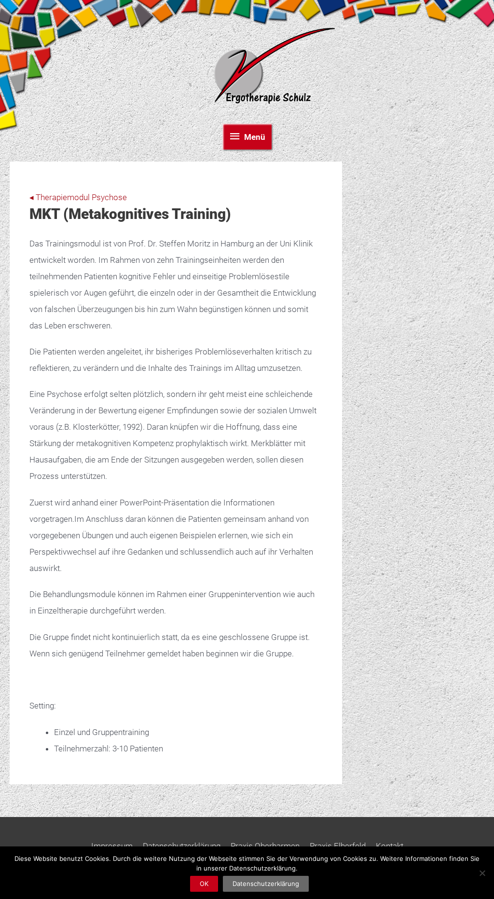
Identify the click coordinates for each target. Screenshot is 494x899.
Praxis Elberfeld (338, 846)
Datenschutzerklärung (181, 846)
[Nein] (482, 873)
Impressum (112, 846)
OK (204, 883)
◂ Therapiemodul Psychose (78, 197)
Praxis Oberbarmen (265, 846)
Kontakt (389, 846)
